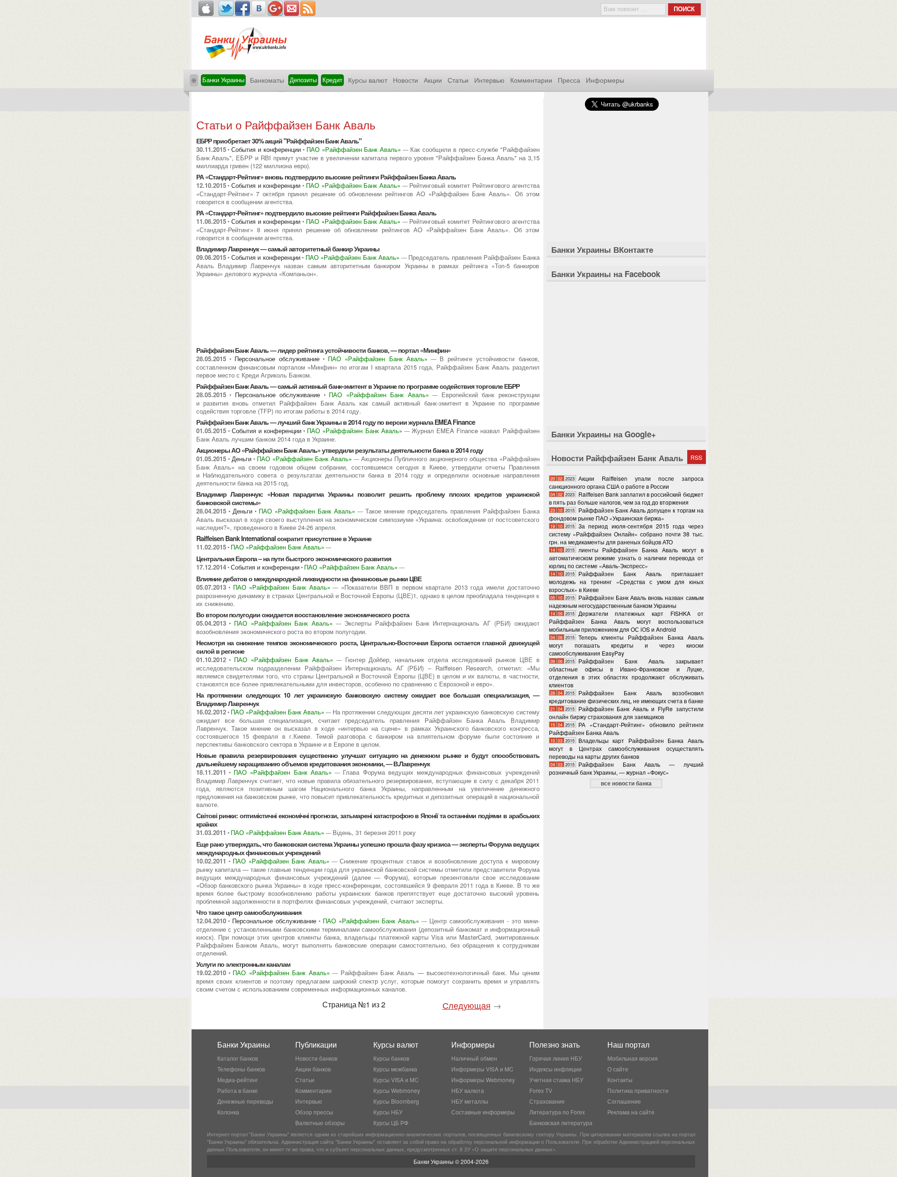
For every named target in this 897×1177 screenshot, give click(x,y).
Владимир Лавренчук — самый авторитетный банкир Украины (287, 248)
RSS (696, 457)
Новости (405, 80)
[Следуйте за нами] (226, 8)
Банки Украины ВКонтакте (602, 249)
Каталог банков (237, 1058)
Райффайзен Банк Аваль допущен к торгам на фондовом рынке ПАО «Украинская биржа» (626, 514)
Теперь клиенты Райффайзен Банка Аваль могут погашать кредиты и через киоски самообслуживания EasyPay (626, 645)
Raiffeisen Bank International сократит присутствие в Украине (283, 538)
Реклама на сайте (631, 1112)
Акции (433, 80)
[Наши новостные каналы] (307, 8)
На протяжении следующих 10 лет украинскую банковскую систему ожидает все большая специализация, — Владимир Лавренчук (368, 699)
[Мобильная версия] (206, 8)
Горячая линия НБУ (555, 1058)
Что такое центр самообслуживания (248, 912)
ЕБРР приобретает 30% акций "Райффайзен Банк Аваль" (279, 140)
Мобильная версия (632, 1058)
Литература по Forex (557, 1112)
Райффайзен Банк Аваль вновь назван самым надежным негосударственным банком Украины (626, 601)
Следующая (466, 1005)
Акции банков (313, 1069)
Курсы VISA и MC (396, 1080)
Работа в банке (237, 1090)
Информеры (605, 80)
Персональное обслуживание (277, 358)
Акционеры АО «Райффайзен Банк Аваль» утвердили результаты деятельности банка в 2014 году (339, 450)
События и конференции (266, 149)
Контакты (620, 1080)
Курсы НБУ (388, 1112)
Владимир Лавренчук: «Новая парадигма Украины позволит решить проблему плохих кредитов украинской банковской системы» (368, 498)
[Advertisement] (368, 106)
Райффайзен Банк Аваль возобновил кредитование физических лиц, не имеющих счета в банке (626, 697)
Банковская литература (560, 1123)
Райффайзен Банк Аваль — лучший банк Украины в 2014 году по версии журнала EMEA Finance (335, 422)
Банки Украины (223, 79)
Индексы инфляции (555, 1069)
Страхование (547, 1101)
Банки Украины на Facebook (605, 273)
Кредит (332, 79)
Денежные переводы (245, 1101)
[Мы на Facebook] (242, 8)
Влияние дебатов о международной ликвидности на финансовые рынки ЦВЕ (308, 578)
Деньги (241, 458)
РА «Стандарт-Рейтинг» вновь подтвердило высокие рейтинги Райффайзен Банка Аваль (326, 176)
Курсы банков (391, 1058)
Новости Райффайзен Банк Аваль (617, 458)
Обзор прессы (314, 1112)
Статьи (458, 80)
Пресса (569, 80)
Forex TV (540, 1090)
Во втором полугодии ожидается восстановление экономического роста (302, 614)
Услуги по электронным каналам (243, 964)
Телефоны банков (241, 1069)
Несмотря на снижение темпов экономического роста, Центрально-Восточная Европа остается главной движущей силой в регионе (368, 647)
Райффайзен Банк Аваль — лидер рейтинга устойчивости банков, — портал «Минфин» (323, 350)
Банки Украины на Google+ (603, 434)
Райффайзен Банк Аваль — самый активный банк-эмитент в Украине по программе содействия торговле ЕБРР (358, 386)
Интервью (489, 80)
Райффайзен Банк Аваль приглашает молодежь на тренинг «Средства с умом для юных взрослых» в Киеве (626, 581)
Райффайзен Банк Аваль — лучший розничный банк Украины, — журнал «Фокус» (626, 768)
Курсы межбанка (395, 1069)
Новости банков (316, 1058)
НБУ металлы (469, 1101)
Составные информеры (483, 1112)
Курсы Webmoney (396, 1090)
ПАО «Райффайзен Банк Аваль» (353, 149)
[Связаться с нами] (291, 8)
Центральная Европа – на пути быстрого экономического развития (293, 558)
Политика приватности (638, 1090)
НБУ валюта (467, 1090)
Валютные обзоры (320, 1123)
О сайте (617, 1069)
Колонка (228, 1112)
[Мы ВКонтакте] (258, 8)
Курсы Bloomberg (396, 1101)
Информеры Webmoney (483, 1080)
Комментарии (531, 80)
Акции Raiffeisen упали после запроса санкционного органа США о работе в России (626, 482)
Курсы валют (367, 80)
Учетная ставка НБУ (556, 1080)
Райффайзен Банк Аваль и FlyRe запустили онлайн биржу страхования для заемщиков (626, 712)
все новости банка (626, 783)
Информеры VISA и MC (482, 1069)
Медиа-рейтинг (237, 1080)
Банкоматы (267, 80)
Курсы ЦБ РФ (390, 1123)
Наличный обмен (474, 1058)
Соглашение (624, 1101)
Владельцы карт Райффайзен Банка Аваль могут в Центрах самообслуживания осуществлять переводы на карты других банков (626, 748)
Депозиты (303, 79)
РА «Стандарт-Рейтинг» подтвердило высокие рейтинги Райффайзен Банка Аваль (316, 212)
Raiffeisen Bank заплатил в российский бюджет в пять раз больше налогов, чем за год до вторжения (626, 498)
